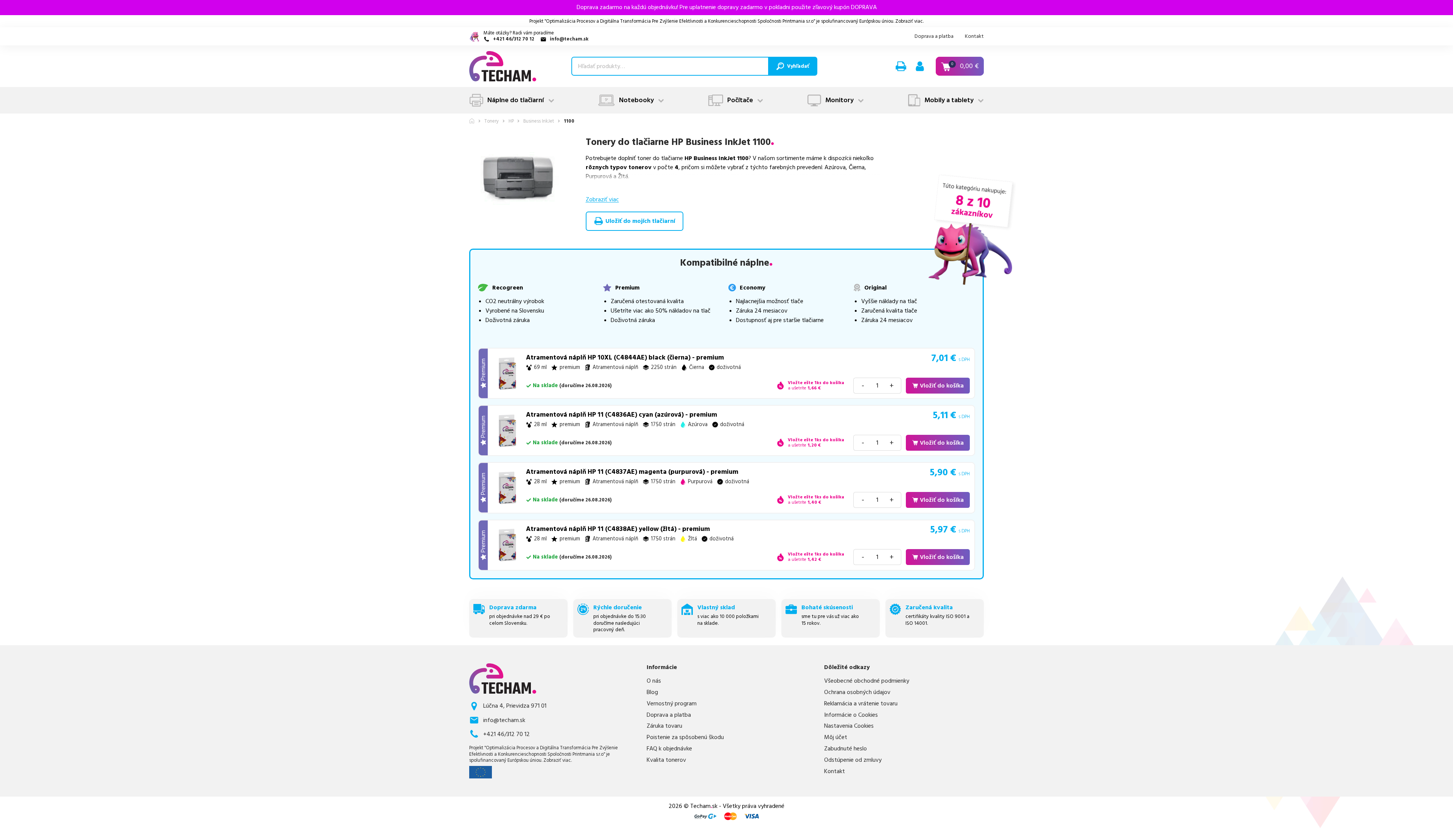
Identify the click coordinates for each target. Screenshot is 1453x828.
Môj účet (835, 737)
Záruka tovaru (664, 726)
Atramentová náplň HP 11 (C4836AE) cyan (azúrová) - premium (621, 415)
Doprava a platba (934, 36)
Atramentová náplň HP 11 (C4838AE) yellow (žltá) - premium (618, 529)
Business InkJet (538, 121)
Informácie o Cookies (851, 715)
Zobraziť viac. (909, 21)
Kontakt (974, 36)
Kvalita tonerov (666, 760)
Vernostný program (672, 704)
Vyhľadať (798, 66)
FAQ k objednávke (669, 749)
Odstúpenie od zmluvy (853, 760)
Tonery (491, 121)
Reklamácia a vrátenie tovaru (861, 704)
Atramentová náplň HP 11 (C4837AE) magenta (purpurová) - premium (632, 472)
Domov (471, 121)
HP (511, 121)
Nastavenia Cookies (849, 726)
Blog (652, 692)
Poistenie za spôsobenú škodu (685, 737)
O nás (654, 681)
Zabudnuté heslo (845, 749)
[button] (901, 66)
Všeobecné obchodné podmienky (866, 681)
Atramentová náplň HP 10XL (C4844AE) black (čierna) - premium (625, 357)
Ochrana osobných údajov (857, 692)
